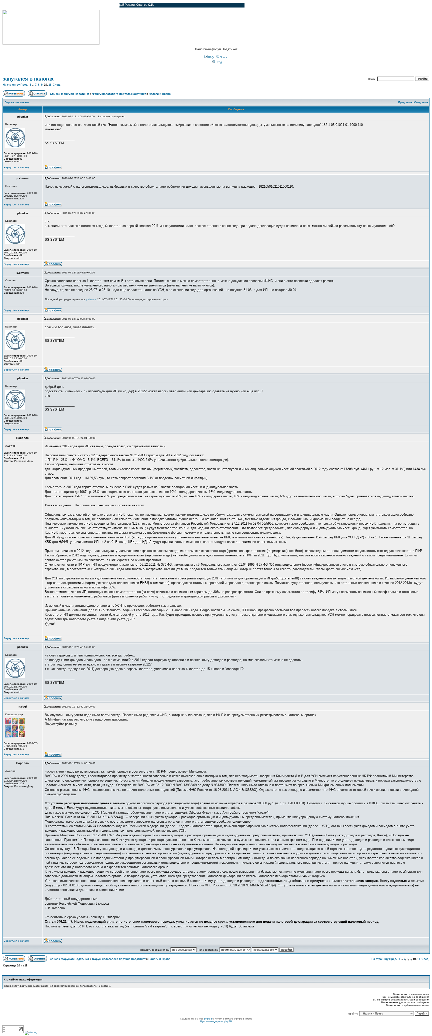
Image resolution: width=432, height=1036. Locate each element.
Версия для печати (17, 102)
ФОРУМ (13, 5)
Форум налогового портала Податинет (119, 93)
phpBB (208, 1018)
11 (49, 84)
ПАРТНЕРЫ (73, 5)
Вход (218, 62)
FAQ (211, 57)
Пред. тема (405, 102)
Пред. (24, 84)
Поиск (223, 57)
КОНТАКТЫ (95, 5)
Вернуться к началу (16, 167)
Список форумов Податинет (69, 93)
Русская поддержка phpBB (216, 1021)
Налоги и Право (160, 93)
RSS (112, 5)
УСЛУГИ (53, 5)
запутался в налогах (28, 79)
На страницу (11, 84)
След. (56, 84)
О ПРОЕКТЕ (34, 5)
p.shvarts (91, 299)
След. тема (421, 102)
